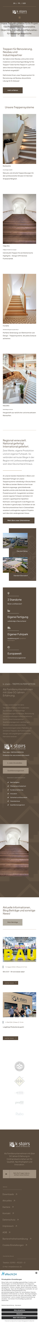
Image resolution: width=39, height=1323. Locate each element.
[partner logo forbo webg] (19, 1115)
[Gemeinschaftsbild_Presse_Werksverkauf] (19, 997)
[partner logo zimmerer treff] (19, 1066)
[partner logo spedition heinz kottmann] (19, 1095)
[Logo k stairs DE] (20, 10)
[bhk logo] (19, 1080)
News (16, 1026)
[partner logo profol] (19, 1103)
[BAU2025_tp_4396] (19, 941)
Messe (19, 970)
